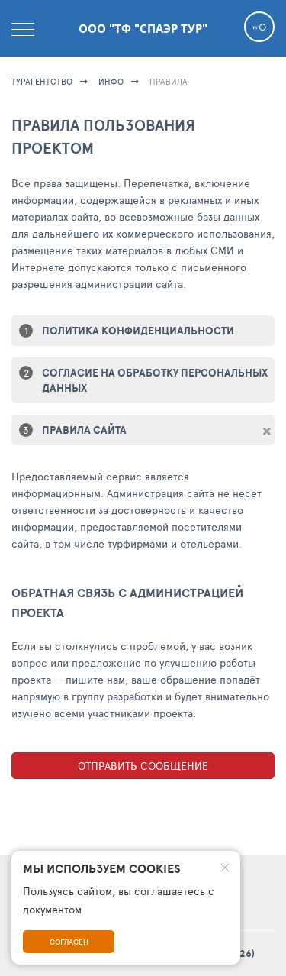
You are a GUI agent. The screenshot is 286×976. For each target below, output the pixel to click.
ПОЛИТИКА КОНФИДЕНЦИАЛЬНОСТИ (138, 330)
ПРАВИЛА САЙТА (84, 430)
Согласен (69, 941)
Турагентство (41, 81)
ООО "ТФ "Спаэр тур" (143, 28)
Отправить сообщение (143, 765)
